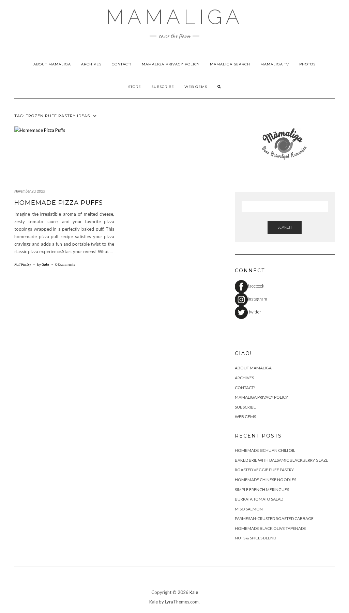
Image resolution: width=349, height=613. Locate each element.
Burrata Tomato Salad (259, 499)
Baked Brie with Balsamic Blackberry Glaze (281, 460)
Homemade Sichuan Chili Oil (265, 450)
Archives (91, 64)
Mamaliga (174, 17)
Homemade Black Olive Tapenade (270, 528)
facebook (256, 286)
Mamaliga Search (230, 64)
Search (284, 227)
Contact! (122, 64)
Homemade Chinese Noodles (265, 479)
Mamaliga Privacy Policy (171, 64)
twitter (254, 312)
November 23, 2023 (29, 191)
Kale (193, 592)
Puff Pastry (22, 264)
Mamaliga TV (274, 64)
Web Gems (195, 87)
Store (134, 87)
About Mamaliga (52, 64)
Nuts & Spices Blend (255, 537)
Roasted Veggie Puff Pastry (264, 469)
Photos (307, 64)
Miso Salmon (249, 508)
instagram (257, 299)
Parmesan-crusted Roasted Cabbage (274, 518)
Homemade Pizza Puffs (58, 202)
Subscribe (162, 87)
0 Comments (65, 264)
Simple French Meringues (262, 489)
